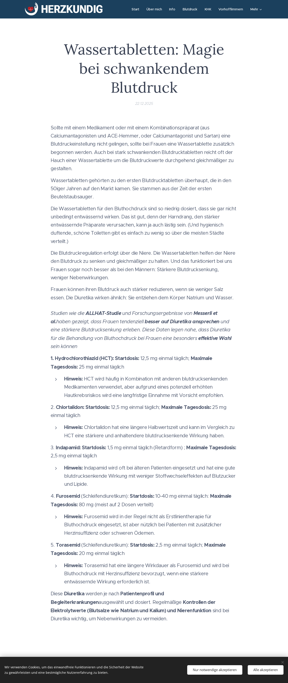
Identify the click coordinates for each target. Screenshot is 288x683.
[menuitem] (136, 9)
